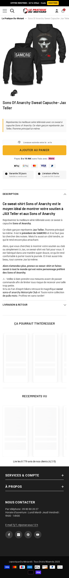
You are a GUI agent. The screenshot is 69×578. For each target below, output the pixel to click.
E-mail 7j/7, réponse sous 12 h (21, 525)
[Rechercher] (12, 11)
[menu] (5, 11)
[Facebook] (9, 534)
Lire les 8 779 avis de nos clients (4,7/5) (34, 461)
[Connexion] (57, 11)
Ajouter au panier (34, 150)
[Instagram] (18, 534)
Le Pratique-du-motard (13, 18)
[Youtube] (37, 534)
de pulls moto (10, 295)
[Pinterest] (28, 534)
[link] (16, 364)
